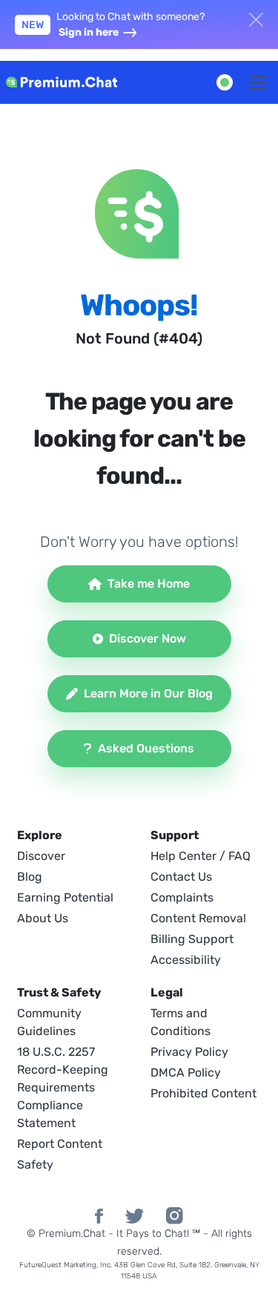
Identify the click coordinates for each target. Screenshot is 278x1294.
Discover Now (147, 638)
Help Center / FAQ (200, 856)
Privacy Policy (189, 1052)
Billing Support (192, 939)
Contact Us (181, 877)
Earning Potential (65, 897)
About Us (42, 918)
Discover (41, 856)
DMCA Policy (185, 1072)
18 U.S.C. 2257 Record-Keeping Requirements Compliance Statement (62, 1087)
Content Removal (198, 918)
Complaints (182, 897)
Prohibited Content (203, 1093)
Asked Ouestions (146, 748)
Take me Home (148, 584)
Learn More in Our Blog (148, 693)
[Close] (256, 18)
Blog (29, 877)
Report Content (59, 1144)
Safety (35, 1164)
